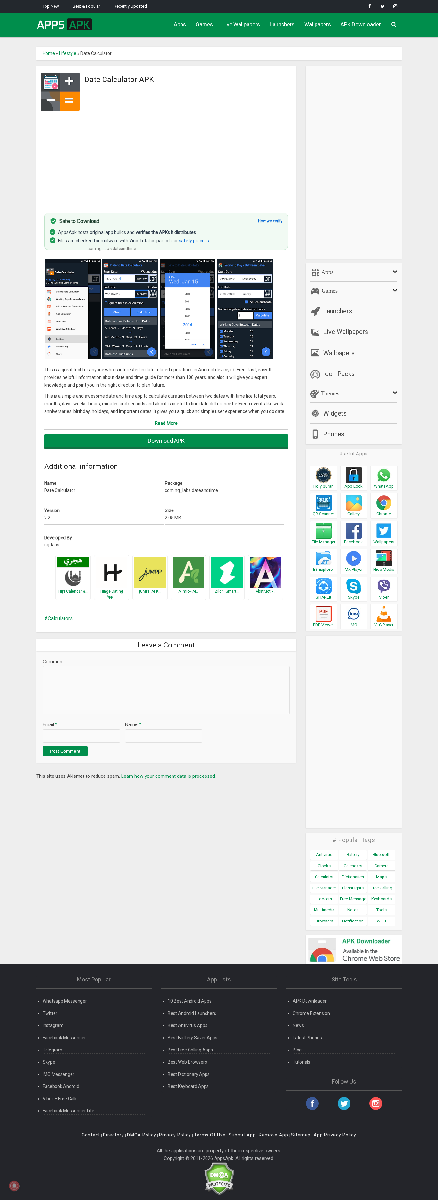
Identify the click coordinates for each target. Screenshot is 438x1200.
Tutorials (301, 1062)
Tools (381, 909)
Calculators (60, 618)
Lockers (324, 898)
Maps (381, 876)
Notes (352, 909)
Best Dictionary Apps (189, 1074)
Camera (382, 865)
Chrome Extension (311, 1013)
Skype (49, 1062)
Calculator (324, 876)
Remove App (273, 1134)
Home (49, 53)
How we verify (270, 221)
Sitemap (301, 1134)
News (298, 1025)
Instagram (53, 1025)
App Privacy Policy (335, 1134)
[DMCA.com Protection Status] (219, 1178)
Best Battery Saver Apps (192, 1037)
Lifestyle (67, 53)
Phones (333, 434)
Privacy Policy (175, 1134)
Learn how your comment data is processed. (168, 776)
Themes (329, 393)
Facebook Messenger (64, 1037)
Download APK (166, 440)
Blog (297, 1049)
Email (50, 724)
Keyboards (381, 898)
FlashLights (353, 888)
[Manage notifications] (14, 1186)
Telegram (52, 1049)
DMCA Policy (141, 1134)
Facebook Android (61, 1086)
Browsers (324, 921)
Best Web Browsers (187, 1062)
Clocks (324, 865)
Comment (53, 661)
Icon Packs (339, 374)
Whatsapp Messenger (65, 1001)
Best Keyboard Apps (188, 1086)
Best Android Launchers (192, 1013)
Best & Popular (86, 6)
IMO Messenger (58, 1074)
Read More (166, 423)
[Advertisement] (166, 158)
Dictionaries (353, 876)
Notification (353, 921)
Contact (91, 1134)
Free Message (353, 898)
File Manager (324, 888)
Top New (51, 6)
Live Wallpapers (241, 24)
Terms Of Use (210, 1134)
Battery (353, 854)
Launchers (282, 24)
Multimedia (324, 909)
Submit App (242, 1134)
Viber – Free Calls (60, 1098)
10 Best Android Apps (190, 1001)
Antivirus (324, 854)
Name (133, 724)
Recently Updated (130, 6)
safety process (194, 240)
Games (204, 24)
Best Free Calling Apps (190, 1049)
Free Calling (381, 888)
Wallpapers (317, 24)
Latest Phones (307, 1037)
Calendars (353, 865)
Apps (180, 24)
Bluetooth (382, 854)
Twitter (50, 1013)
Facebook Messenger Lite (68, 1110)
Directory (113, 1134)
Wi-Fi (381, 921)
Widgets (335, 413)
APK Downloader (361, 24)
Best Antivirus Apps (187, 1025)
